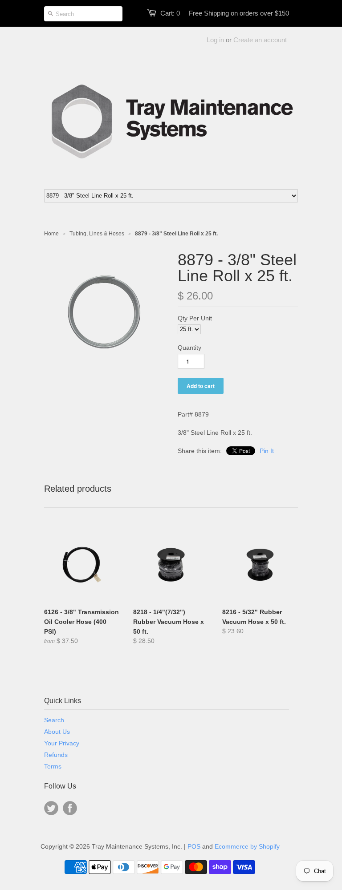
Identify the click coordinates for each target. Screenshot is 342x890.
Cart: (170, 13)
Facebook (70, 808)
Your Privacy (61, 743)
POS (193, 846)
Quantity (189, 347)
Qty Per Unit (195, 318)
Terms (52, 766)
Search (54, 720)
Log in (215, 40)
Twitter (51, 808)
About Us (57, 731)
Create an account (260, 40)
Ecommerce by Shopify (247, 846)
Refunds (56, 754)
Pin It (267, 450)
